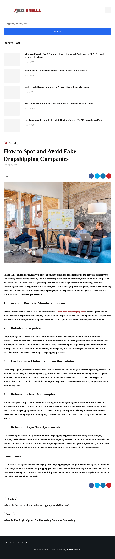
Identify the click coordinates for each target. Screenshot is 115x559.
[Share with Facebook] (91, 176)
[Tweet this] (97, 176)
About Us (22, 542)
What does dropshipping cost (71, 312)
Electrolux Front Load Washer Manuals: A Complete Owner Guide (59, 103)
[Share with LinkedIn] (103, 176)
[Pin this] (108, 176)
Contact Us (9, 542)
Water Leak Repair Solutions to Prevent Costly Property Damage (58, 87)
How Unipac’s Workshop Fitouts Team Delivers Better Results (56, 70)
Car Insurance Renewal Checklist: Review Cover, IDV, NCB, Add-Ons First (63, 120)
